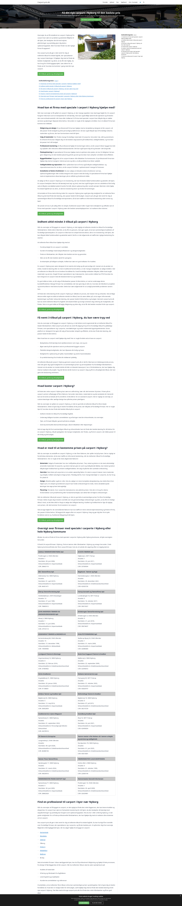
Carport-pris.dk (44, 2)
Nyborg (42, 847)
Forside (105, 2)
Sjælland (123, 2)
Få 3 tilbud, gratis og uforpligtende (91, 19)
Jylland (112, 2)
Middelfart (43, 850)
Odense (42, 840)
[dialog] (91, 900)
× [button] (180, 895)
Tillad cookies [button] (84, 902)
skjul (56, 81)
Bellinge (43, 854)
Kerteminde (44, 832)
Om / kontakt (133, 2)
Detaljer (106, 899)
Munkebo (43, 836)
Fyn (117, 2)
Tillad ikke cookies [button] (97, 902)
